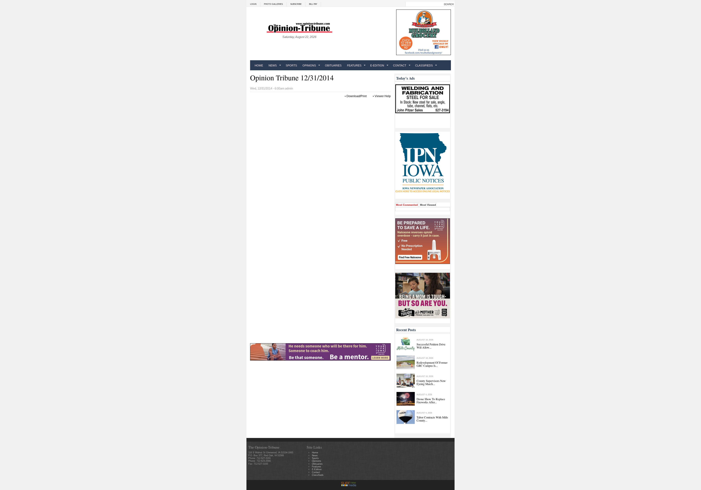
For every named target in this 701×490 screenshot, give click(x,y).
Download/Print (356, 96)
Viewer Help (383, 96)
